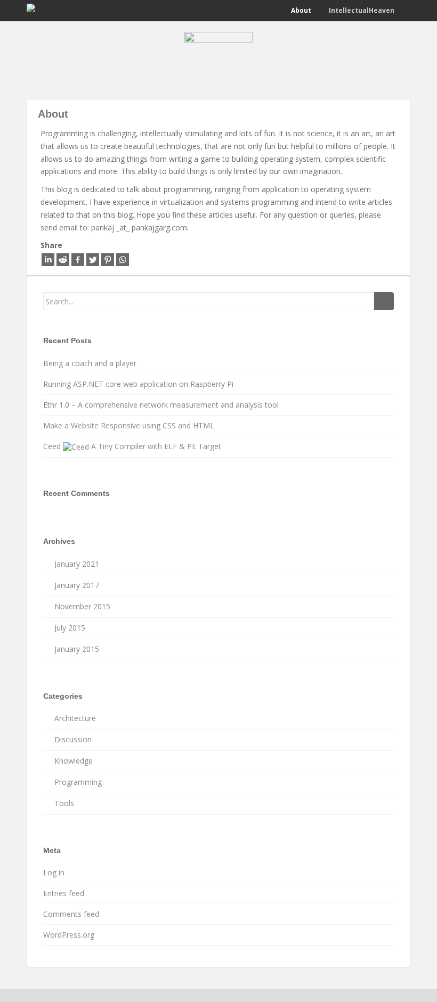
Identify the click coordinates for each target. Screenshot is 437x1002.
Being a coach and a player (89, 363)
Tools (64, 803)
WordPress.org (68, 935)
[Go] (384, 301)
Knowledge (73, 761)
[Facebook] (77, 259)
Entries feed (63, 893)
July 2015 (69, 628)
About (300, 10)
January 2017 (76, 585)
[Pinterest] (107, 259)
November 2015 (82, 606)
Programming (78, 782)
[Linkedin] (48, 259)
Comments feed (71, 914)
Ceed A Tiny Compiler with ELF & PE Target (132, 446)
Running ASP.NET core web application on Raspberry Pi (138, 384)
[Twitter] (92, 259)
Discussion (73, 739)
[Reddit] (62, 259)
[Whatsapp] (122, 259)
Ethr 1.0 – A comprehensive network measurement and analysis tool (161, 405)
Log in (53, 872)
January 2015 (76, 649)
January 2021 (76, 564)
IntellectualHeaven (360, 10)
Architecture (75, 718)
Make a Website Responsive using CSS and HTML (128, 425)
